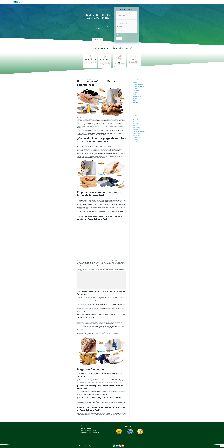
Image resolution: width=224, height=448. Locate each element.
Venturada (135, 139)
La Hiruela (135, 113)
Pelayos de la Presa (137, 121)
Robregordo (135, 129)
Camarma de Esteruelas (138, 86)
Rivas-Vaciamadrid (137, 127)
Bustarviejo (135, 82)
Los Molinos (135, 115)
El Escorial (135, 100)
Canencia (135, 88)
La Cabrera (135, 111)
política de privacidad (130, 35)
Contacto (220, 1)
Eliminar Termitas (90, 9)
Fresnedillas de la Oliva (138, 104)
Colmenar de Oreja (137, 92)
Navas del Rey (136, 117)
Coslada (134, 94)
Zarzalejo (135, 141)
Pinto (134, 125)
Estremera (135, 102)
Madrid (96, 9)
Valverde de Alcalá (137, 137)
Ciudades (213, 1)
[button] (97, 39)
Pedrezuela (135, 119)
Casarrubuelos (136, 90)
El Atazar (135, 98)
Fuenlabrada (136, 106)
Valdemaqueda (136, 135)
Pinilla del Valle (136, 123)
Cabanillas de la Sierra (138, 84)
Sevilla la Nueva (136, 133)
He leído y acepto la (125, 35)
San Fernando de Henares (139, 131)
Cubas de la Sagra (137, 96)
